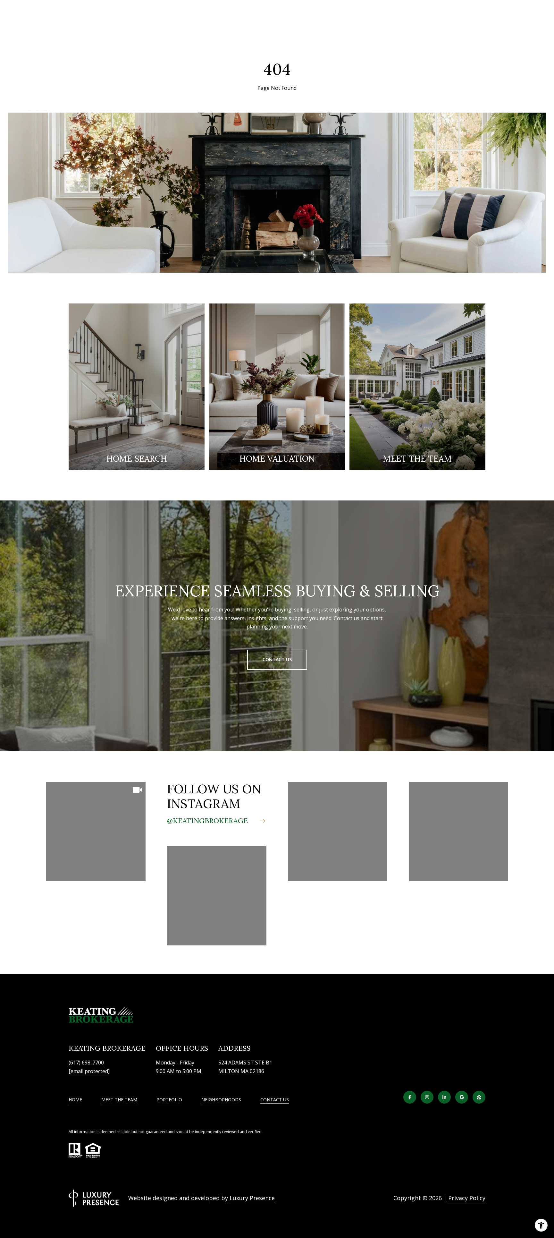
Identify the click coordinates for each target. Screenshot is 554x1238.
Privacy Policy (466, 1198)
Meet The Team (119, 1100)
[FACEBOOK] (409, 1097)
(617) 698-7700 (86, 1062)
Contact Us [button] (277, 659)
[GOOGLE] (461, 1097)
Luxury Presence (252, 1198)
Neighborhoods (221, 1100)
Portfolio (169, 1100)
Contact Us (274, 1100)
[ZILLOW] (479, 1097)
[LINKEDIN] (444, 1097)
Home (75, 1100)
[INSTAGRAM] (427, 1097)
